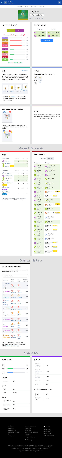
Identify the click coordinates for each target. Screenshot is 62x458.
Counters (33, 6)
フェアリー (5, 54)
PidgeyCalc (28, 434)
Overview (19, 6)
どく (5, 49)
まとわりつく (54, 32)
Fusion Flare (19, 326)
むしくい (9, 166)
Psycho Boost (19, 337)
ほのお (5, 43)
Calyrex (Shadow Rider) (6, 286)
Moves (26, 6)
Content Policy (47, 431)
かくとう (5, 57)
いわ (5, 40)
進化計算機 (28, 430)
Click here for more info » (12, 346)
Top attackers (11, 428)
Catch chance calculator (31, 432)
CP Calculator (28, 436)
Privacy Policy (47, 429)
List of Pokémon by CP (14, 432)
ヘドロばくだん (41, 36)
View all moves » (46, 40)
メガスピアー (14, 96)
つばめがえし (8, 173)
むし (5, 52)
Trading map (28, 440)
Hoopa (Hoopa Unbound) (6, 302)
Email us (48, 426)
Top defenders (12, 430)
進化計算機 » (25, 70)
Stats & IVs (42, 6)
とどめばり (7, 180)
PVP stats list (11, 436)
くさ (5, 59)
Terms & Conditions (49, 435)
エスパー (5, 45)
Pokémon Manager (30, 438)
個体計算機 (28, 428)
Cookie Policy (47, 433)
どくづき (39, 32)
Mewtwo (7, 291)
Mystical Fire (19, 315)
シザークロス (8, 178)
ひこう (5, 38)
